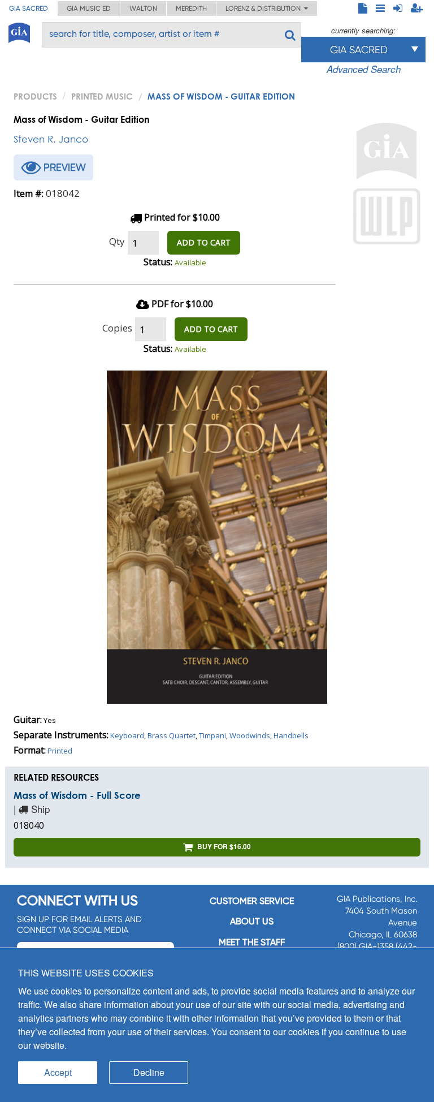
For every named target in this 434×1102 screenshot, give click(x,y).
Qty (117, 241)
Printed (59, 751)
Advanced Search (364, 69)
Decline (148, 1072)
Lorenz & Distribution (264, 8)
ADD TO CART (204, 242)
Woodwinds (249, 735)
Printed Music (102, 96)
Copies (117, 327)
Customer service (252, 901)
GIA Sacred (28, 8)
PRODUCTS (35, 96)
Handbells (291, 735)
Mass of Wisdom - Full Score (77, 795)
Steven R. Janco (51, 139)
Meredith (191, 8)
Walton (143, 8)
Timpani (212, 735)
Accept (58, 1072)
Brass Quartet (171, 735)
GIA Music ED (89, 8)
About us (252, 921)
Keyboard (127, 735)
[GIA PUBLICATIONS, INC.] (19, 31)
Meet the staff (252, 942)
